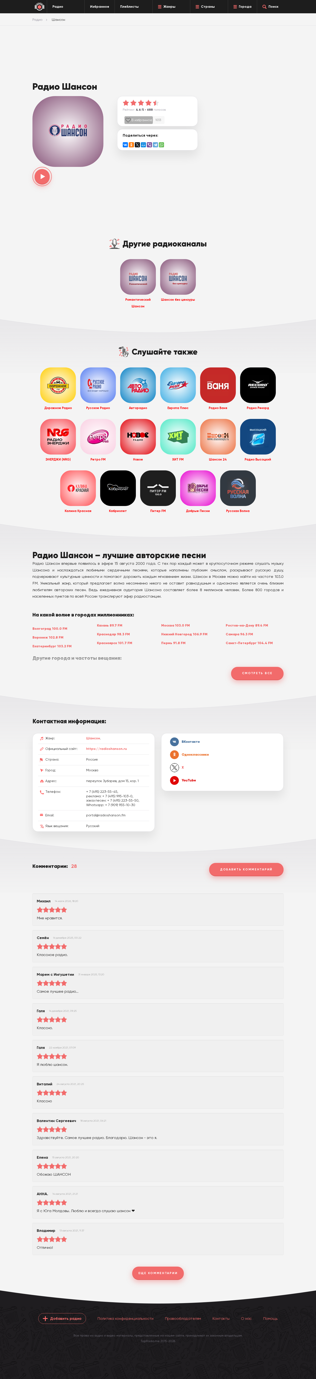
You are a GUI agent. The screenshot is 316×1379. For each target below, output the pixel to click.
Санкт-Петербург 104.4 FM (249, 643)
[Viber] (149, 144)
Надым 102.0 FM (175, 668)
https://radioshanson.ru (106, 749)
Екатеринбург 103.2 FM (52, 646)
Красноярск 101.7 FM (114, 643)
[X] (137, 144)
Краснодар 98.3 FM (113, 634)
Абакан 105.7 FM (46, 672)
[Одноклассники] (131, 144)
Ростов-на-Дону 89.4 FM (247, 625)
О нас (246, 1318)
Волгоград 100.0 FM (49, 628)
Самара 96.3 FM (239, 634)
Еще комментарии (158, 1273)
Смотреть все (257, 673)
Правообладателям (183, 1318)
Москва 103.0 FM (175, 625)
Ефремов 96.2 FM (111, 668)
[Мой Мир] (143, 144)
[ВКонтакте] (125, 144)
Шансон (93, 738)
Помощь (270, 1318)
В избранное (142, 120)
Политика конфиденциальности (125, 1318)
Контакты (221, 1318)
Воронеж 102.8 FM (47, 637)
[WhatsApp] (161, 144)
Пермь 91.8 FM (173, 643)
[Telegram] (155, 144)
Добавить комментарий (246, 869)
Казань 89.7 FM (109, 625)
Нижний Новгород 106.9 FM (184, 634)
